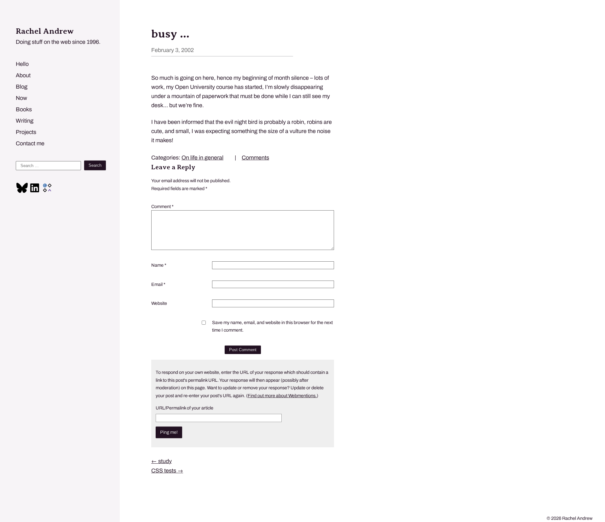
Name (158, 265)
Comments (255, 157)
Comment (162, 206)
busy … (170, 33)
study (161, 461)
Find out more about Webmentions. (282, 395)
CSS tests (167, 470)
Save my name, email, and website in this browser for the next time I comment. (272, 326)
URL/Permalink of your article (184, 407)
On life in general (202, 157)
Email (158, 284)
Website (159, 303)
